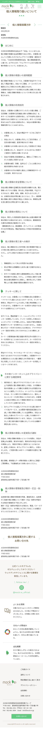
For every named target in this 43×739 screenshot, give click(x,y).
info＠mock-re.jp (28, 710)
